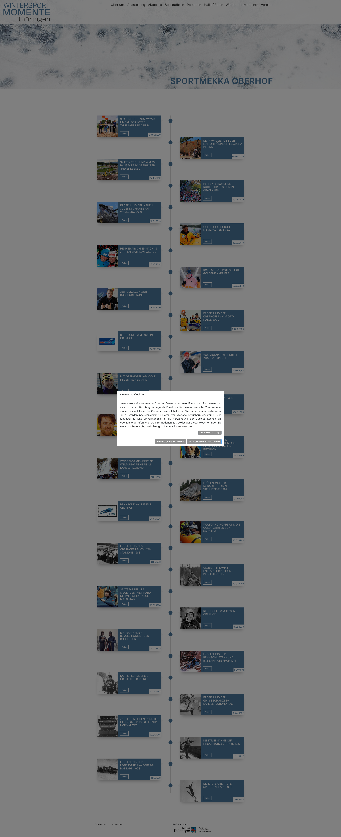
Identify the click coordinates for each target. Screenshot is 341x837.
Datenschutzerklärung (146, 426)
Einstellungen (207, 432)
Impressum (185, 426)
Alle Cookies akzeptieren (204, 441)
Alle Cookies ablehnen (170, 441)
